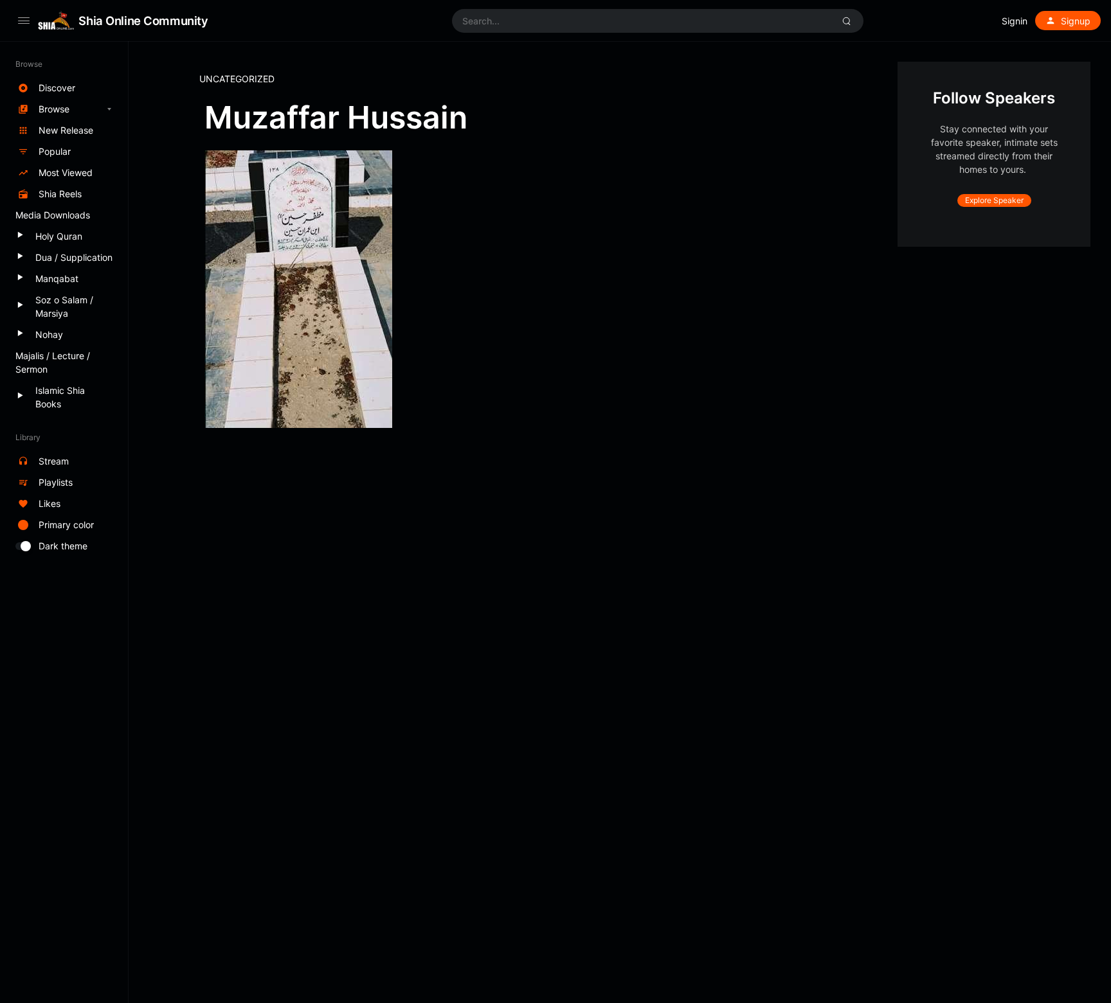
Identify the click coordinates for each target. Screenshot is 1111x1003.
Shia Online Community (143, 20)
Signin (1014, 20)
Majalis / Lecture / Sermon (52, 362)
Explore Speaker (994, 200)
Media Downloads (52, 214)
